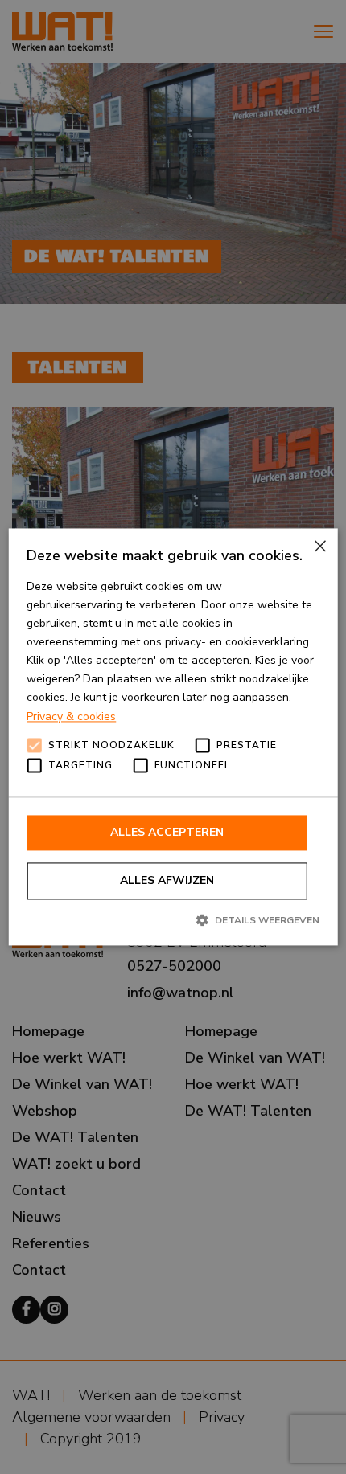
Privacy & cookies (71, 716)
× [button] (319, 546)
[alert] (173, 737)
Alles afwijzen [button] (167, 880)
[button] (173, 919)
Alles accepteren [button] (167, 832)
